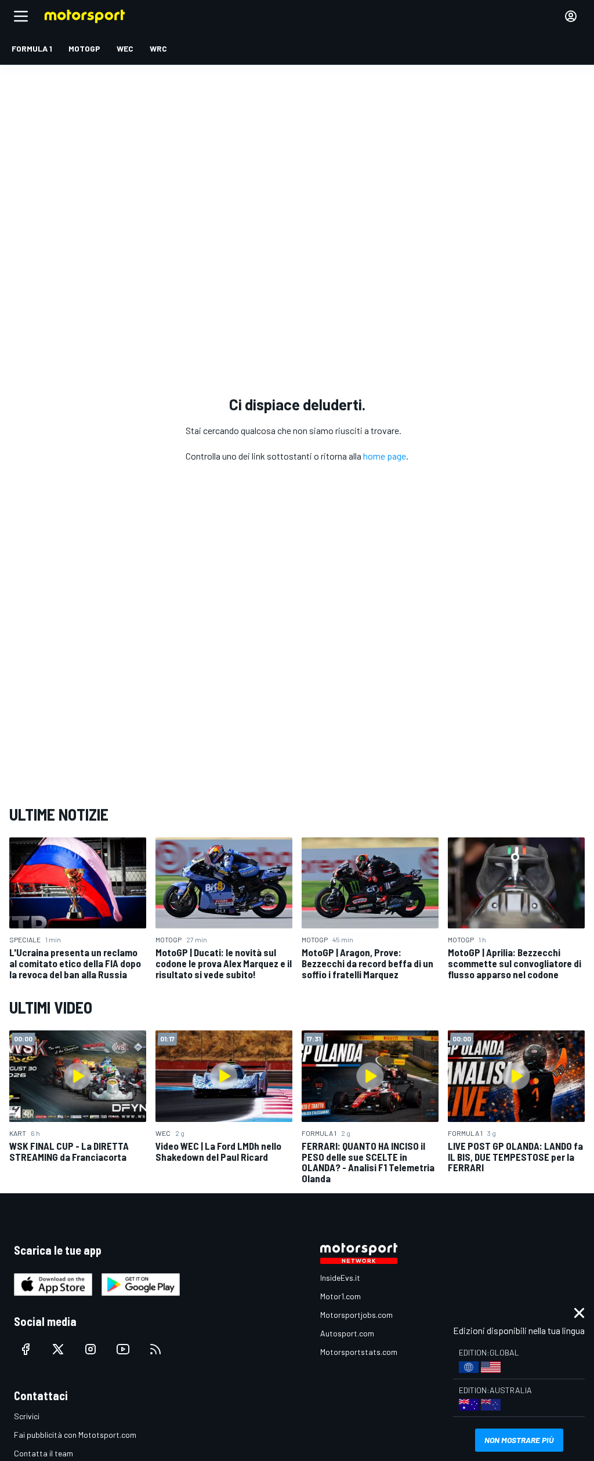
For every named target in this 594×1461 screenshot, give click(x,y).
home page (384, 455)
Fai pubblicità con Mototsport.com (75, 1435)
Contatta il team (43, 1453)
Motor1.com (340, 1296)
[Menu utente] (570, 16)
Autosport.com (347, 1333)
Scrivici (26, 1416)
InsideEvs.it (340, 1278)
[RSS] (155, 1349)
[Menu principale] (21, 16)
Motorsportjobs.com (356, 1315)
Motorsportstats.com (358, 1352)
